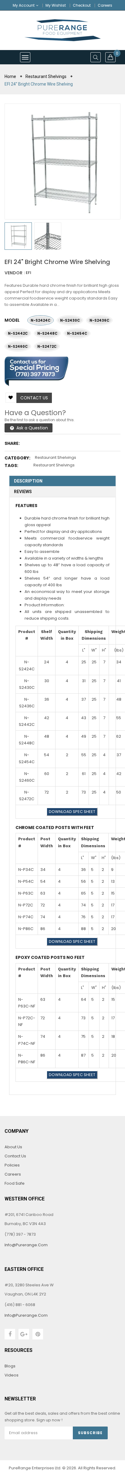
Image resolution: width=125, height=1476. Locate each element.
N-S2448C (47, 333)
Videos (12, 1375)
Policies (12, 1165)
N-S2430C (70, 320)
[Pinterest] (37, 1334)
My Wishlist (56, 5)
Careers (105, 5)
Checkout (82, 5)
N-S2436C (99, 320)
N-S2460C (18, 346)
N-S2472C (46, 346)
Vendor (13, 273)
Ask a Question (31, 428)
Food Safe (15, 1183)
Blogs (10, 1366)
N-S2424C (40, 320)
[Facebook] (10, 1334)
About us (13, 1147)
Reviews (23, 491)
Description (28, 481)
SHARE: (12, 443)
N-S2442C (18, 333)
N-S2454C (77, 333)
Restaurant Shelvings (55, 457)
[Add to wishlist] (10, 398)
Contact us (34, 398)
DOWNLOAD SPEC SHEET (72, 811)
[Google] (24, 1334)
